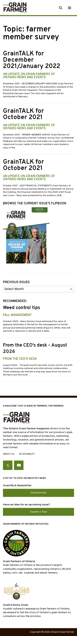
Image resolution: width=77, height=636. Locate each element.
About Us (8, 454)
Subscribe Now (39, 492)
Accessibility (27, 454)
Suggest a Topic (38, 511)
